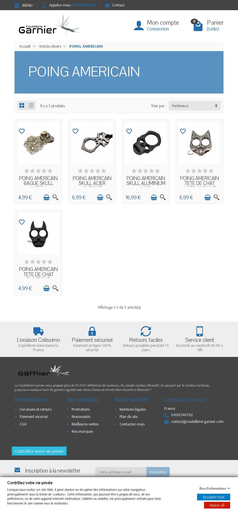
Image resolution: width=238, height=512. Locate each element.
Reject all (217, 505)
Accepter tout (213, 497)
